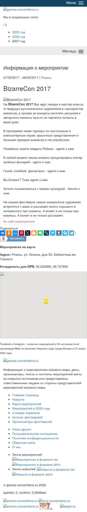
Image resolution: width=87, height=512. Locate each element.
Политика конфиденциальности (35, 438)
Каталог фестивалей (27, 417)
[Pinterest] (21, 233)
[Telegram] (71, 233)
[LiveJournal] (46, 233)
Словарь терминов (26, 412)
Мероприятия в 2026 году (31, 408)
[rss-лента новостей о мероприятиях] (56, 469)
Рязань (46, 77)
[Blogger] (34, 233)
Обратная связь (23, 442)
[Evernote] (40, 233)
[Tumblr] (59, 233)
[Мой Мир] (15, 233)
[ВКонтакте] (2, 233)
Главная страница (25, 395)
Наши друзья (21, 429)
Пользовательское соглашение (35, 433)
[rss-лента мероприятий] (35, 459)
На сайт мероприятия (19, 221)
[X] (27, 233)
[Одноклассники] (9, 233)
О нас (16, 447)
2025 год (18, 32)
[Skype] (65, 233)
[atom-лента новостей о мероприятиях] (32, 474)
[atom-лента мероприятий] (36, 464)
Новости (18, 399)
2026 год (18, 36)
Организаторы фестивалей (32, 421)
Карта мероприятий (26, 404)
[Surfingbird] (52, 233)
